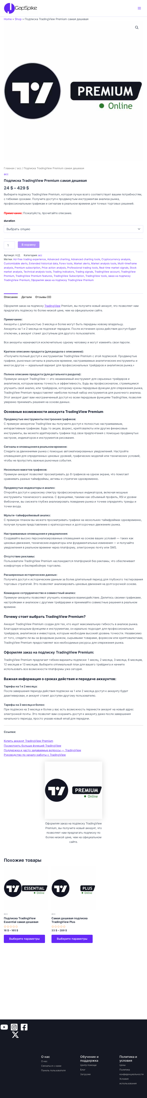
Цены (122, 1065)
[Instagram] (14, 1027)
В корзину (29, 244)
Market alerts (82, 263)
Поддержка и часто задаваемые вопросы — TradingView (42, 750)
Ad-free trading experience (29, 259)
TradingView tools (96, 275)
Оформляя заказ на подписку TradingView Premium (62, 280)
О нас (44, 1061)
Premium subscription (27, 267)
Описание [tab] (11, 297)
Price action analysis (54, 267)
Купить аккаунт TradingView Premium (28, 741)
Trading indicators (63, 271)
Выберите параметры (24, 938)
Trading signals (84, 271)
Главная (9, 168)
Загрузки (85, 1074)
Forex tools (66, 263)
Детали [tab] (26, 297)
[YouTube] (4, 1027)
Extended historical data (43, 263)
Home (8, 19)
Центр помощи (88, 1065)
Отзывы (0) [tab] (43, 297)
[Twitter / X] (15, 1035)
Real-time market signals (113, 267)
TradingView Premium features (34, 275)
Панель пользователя (53, 1070)
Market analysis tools (103, 263)
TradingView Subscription (69, 275)
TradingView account (107, 271)
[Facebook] (24, 1027)
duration (9, 220)
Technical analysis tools (37, 271)
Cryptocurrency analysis (115, 259)
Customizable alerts (16, 263)
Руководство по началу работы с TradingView (35, 755)
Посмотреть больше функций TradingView (32, 745)
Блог (83, 1069)
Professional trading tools (82, 267)
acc (19, 168)
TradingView (52, 306)
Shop (18, 19)
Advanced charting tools (85, 259)
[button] (136, 27)
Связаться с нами (51, 1065)
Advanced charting (58, 259)
